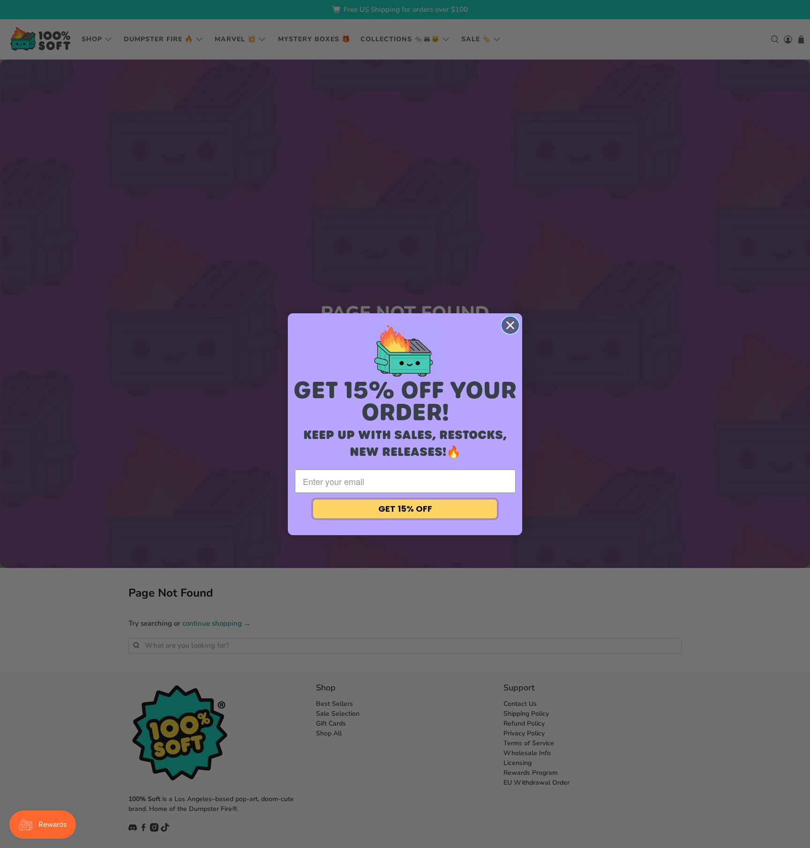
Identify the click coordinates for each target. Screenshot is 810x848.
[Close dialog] (510, 325)
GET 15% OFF (405, 509)
